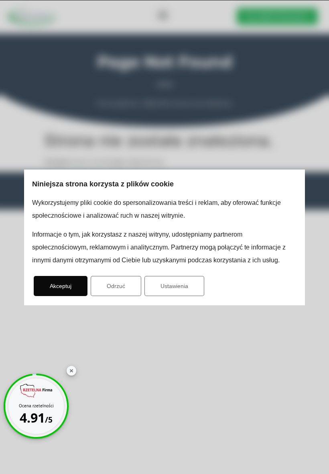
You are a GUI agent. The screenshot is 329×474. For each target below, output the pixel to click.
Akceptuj (60, 286)
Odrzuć (116, 286)
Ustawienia (174, 286)
